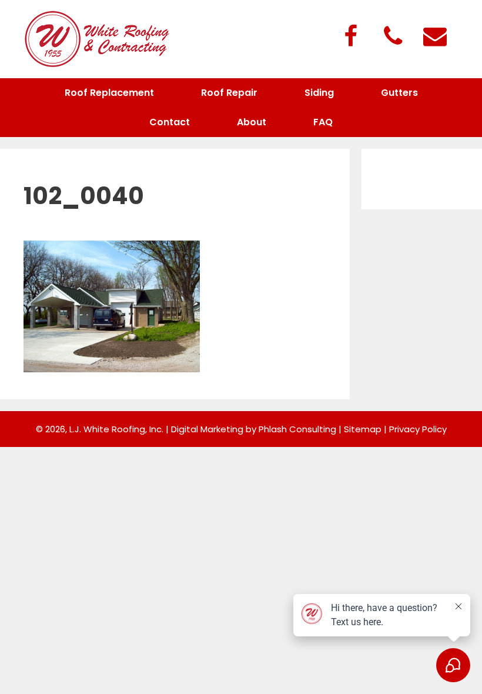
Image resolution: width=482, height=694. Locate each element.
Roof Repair (229, 92)
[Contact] (435, 37)
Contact (169, 122)
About (251, 122)
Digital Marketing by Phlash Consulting (253, 429)
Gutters (399, 92)
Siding (319, 92)
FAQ (323, 122)
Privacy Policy (418, 429)
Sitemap (362, 429)
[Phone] (392, 37)
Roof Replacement (109, 92)
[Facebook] (350, 37)
